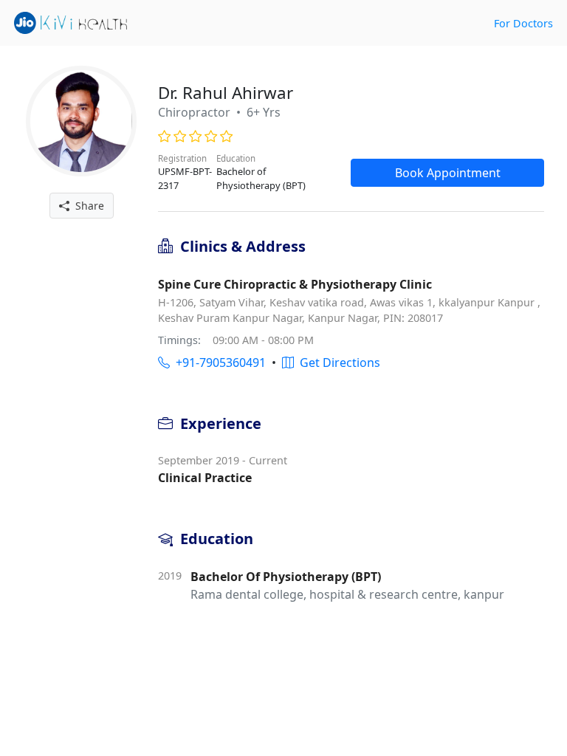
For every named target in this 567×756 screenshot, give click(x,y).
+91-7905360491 (218, 362)
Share (86, 206)
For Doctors (523, 23)
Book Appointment (448, 173)
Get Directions (337, 362)
